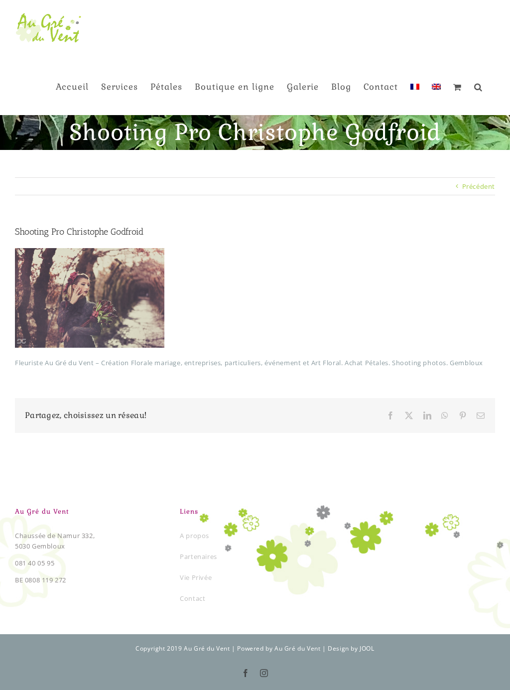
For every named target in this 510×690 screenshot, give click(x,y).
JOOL (367, 648)
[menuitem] (414, 86)
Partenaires (198, 556)
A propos (194, 535)
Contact (192, 598)
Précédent (478, 186)
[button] (478, 86)
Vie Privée (196, 577)
